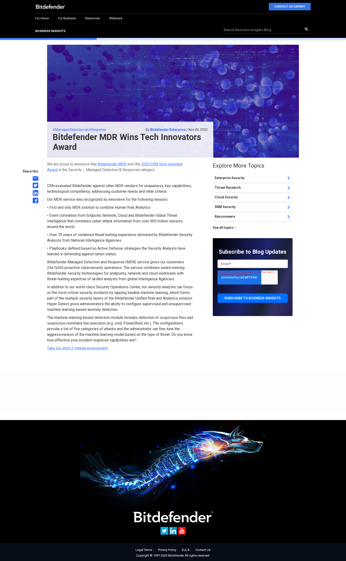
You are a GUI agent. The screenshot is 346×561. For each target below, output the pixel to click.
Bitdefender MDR (112, 164)
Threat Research (228, 187)
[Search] (306, 28)
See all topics (223, 227)
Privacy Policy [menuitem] (167, 549)
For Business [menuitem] (67, 18)
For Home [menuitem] (42, 18)
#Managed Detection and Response (79, 130)
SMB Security (225, 207)
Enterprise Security (230, 178)
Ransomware (225, 216)
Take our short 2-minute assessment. (77, 348)
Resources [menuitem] (92, 18)
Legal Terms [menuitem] (144, 549)
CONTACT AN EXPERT (289, 6)
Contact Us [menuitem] (202, 549)
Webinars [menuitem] (115, 18)
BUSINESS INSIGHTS (50, 31)
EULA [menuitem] (185, 549)
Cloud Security (226, 197)
